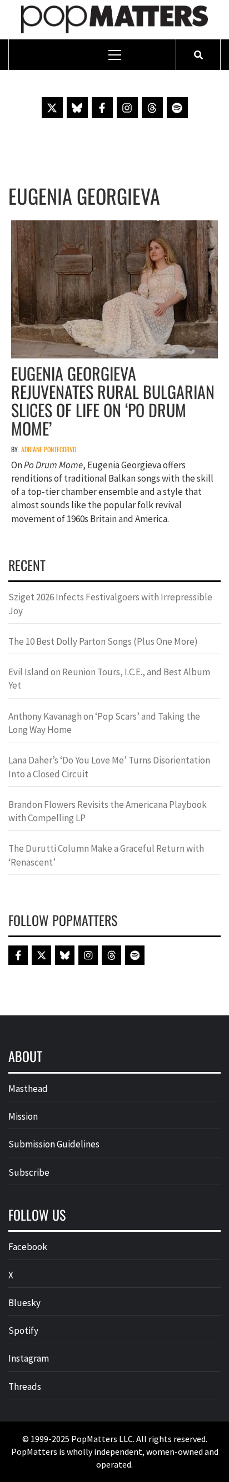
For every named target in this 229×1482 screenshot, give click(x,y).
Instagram (28, 1358)
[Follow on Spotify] (177, 107)
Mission (23, 1116)
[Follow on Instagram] (127, 107)
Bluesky (24, 1303)
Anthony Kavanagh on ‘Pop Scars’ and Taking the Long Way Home (104, 723)
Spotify (23, 1330)
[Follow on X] (52, 107)
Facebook (27, 1247)
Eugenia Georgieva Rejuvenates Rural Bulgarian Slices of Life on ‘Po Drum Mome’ (113, 401)
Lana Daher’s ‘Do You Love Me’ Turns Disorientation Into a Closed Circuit (109, 767)
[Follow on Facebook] (102, 107)
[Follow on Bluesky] (77, 107)
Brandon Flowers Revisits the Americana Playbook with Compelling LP (107, 811)
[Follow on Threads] (152, 107)
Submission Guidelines (53, 1144)
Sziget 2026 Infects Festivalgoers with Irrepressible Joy (110, 603)
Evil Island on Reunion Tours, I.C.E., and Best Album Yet (109, 678)
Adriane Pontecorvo (48, 449)
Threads (24, 1386)
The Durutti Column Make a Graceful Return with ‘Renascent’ (106, 855)
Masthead (28, 1089)
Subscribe (28, 1172)
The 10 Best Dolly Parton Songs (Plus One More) (103, 641)
